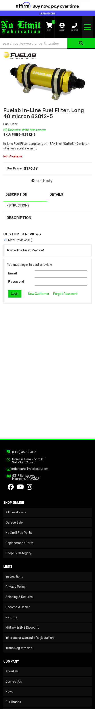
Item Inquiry (44, 181)
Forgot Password (65, 294)
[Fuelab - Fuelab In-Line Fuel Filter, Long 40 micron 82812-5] (19, 55)
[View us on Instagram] (29, 488)
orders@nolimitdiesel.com (29, 469)
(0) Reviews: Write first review (24, 130)
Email (12, 273)
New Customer (38, 294)
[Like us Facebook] (11, 488)
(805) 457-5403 (24, 452)
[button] (47, 43)
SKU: (7, 135)
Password (16, 282)
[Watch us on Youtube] (20, 488)
